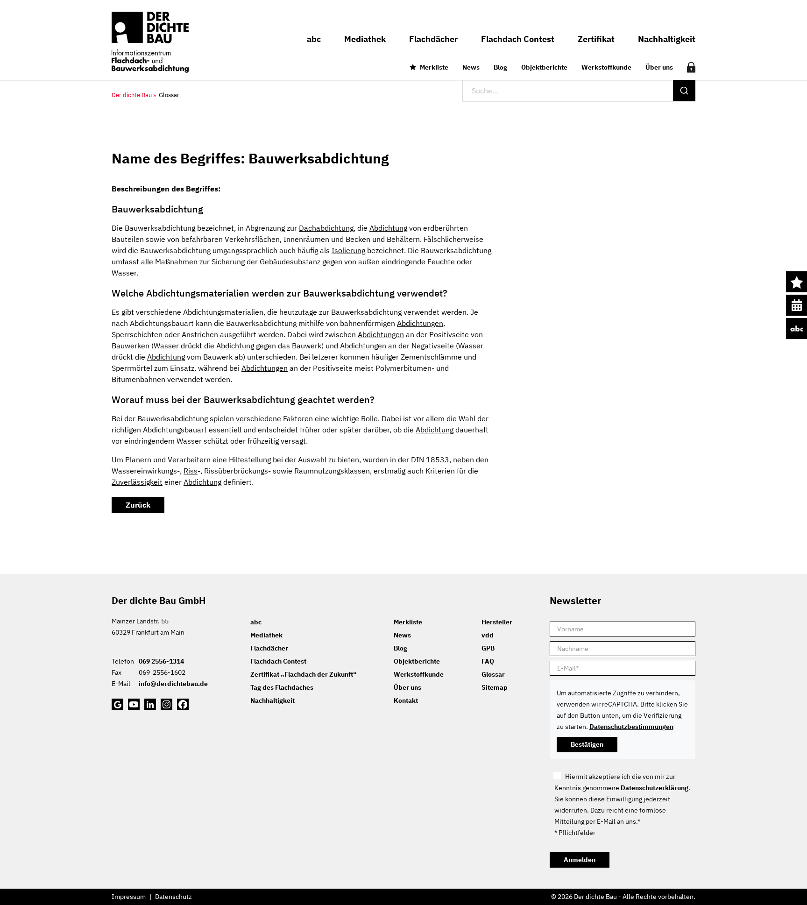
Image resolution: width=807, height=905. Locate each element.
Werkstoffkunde (606, 67)
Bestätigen (587, 744)
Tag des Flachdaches (281, 687)
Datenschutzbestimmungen (631, 726)
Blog (500, 67)
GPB (488, 648)
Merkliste (434, 67)
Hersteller (496, 622)
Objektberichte (544, 67)
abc (796, 328)
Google (117, 704)
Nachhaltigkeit (272, 700)
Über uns (659, 67)
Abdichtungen (420, 323)
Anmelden (579, 860)
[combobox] (578, 90)
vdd (487, 635)
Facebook (183, 704)
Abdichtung (388, 228)
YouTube (134, 704)
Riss (191, 470)
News (471, 67)
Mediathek (266, 635)
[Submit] (684, 90)
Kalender (796, 305)
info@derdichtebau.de (173, 683)
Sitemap (494, 687)
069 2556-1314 (161, 661)
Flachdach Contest (278, 661)
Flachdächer (269, 648)
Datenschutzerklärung (654, 788)
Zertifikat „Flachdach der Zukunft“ (303, 674)
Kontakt (406, 700)
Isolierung (348, 250)
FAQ (487, 661)
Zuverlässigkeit (137, 482)
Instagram (166, 704)
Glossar (493, 674)
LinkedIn (150, 704)
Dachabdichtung (326, 228)
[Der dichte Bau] (150, 42)
